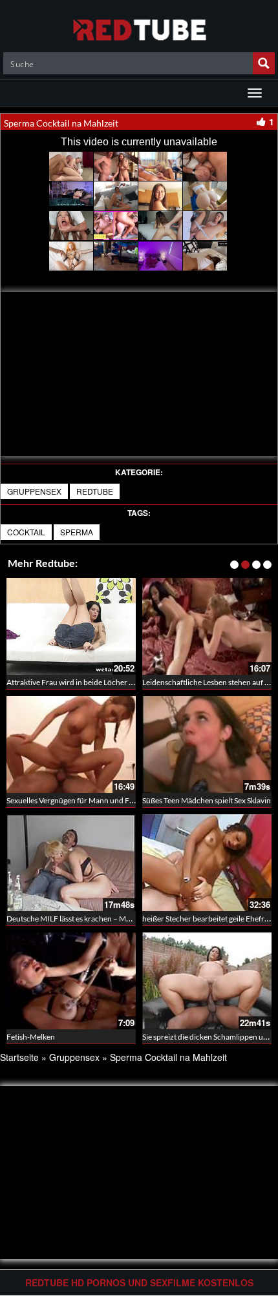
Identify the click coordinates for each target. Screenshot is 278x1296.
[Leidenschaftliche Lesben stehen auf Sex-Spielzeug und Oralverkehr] (207, 626)
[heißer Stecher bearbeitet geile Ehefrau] (207, 862)
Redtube (94, 491)
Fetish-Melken (30, 1037)
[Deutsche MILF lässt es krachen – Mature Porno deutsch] (71, 862)
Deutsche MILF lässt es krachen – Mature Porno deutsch (100, 918)
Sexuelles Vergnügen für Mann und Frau (73, 800)
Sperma (76, 531)
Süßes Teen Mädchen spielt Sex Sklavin (206, 800)
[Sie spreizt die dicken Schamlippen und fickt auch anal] (207, 980)
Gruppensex (34, 491)
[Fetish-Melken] (71, 980)
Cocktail (26, 531)
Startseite (19, 1057)
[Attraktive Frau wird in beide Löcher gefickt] (71, 626)
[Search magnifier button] (264, 63)
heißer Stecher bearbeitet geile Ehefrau (207, 918)
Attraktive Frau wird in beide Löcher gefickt (78, 682)
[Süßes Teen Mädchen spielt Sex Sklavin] (207, 744)
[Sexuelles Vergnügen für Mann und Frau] (71, 744)
